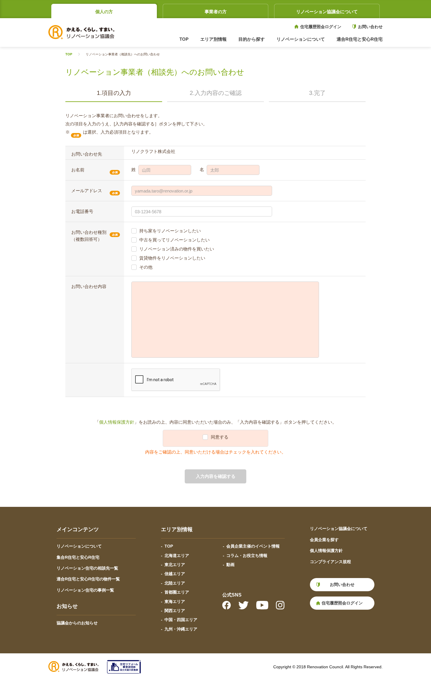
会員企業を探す (324, 539)
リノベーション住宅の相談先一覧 (87, 568)
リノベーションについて (79, 546)
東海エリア (174, 601)
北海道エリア (176, 555)
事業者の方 (216, 11)
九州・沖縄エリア (180, 629)
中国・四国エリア (180, 619)
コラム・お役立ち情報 (246, 555)
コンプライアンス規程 (330, 561)
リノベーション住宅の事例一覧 (85, 590)
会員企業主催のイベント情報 (253, 546)
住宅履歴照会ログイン (320, 26)
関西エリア (174, 610)
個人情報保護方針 (116, 422)
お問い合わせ (370, 26)
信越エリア (174, 573)
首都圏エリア (176, 592)
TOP (184, 39)
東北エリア (174, 564)
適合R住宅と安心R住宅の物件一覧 (88, 579)
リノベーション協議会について (327, 11)
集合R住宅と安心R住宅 (78, 557)
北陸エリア (174, 583)
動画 (230, 564)
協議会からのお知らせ (77, 623)
